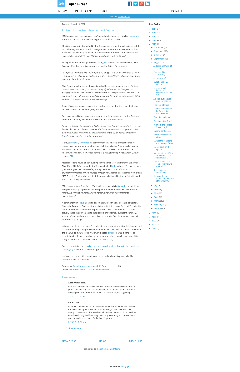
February (158, 204)
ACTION (107, 11)
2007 (154, 220)
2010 (154, 44)
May (156, 193)
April (156, 197)
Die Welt (121, 186)
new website (124, 16)
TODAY (62, 11)
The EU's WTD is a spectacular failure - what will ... (163, 164)
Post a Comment (73, 328)
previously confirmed (79, 142)
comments (133, 35)
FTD (83, 55)
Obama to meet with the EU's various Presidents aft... (162, 111)
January (157, 208)
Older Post (135, 341)
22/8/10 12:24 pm (77, 322)
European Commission (98, 269)
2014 (154, 29)
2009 (154, 213)
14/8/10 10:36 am (77, 296)
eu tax (83, 269)
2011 (154, 40)
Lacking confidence (162, 131)
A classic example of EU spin (162, 67)
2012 (154, 36)
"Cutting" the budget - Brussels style (163, 125)
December (159, 47)
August (157, 62)
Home (102, 341)
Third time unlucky (161, 117)
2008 (154, 217)
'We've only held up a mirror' (162, 135)
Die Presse (113, 119)
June (156, 189)
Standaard (87, 179)
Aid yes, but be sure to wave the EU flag (163, 99)
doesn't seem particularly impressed (79, 89)
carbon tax (74, 269)
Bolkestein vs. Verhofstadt (159, 171)
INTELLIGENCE (84, 11)
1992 (154, 228)
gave (104, 62)
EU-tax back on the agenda (162, 148)
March (157, 200)
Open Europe (78, 4)
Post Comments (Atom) (108, 348)
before (111, 232)
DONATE (176, 11)
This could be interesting (159, 73)
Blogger (126, 366)
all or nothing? (159, 78)
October (158, 55)
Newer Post (69, 341)
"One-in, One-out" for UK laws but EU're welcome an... (163, 155)
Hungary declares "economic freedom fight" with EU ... (163, 178)
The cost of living (161, 105)
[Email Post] (119, 266)
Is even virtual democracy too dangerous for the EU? (162, 91)
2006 (154, 224)
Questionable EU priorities (160, 82)
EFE (71, 156)
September (159, 58)
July (156, 185)
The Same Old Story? (162, 121)
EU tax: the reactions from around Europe (163, 141)
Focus (81, 202)
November (159, 51)
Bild (113, 166)
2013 (154, 32)
